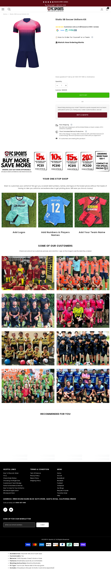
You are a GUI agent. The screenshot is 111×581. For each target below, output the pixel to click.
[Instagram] (11, 510)
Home (5, 14)
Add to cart (83, 95)
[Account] (102, 9)
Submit (42, 525)
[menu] (3, 9)
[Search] (9, 9)
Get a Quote (82, 115)
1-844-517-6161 (61, 5)
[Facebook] (5, 510)
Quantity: (59, 81)
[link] (19, 210)
